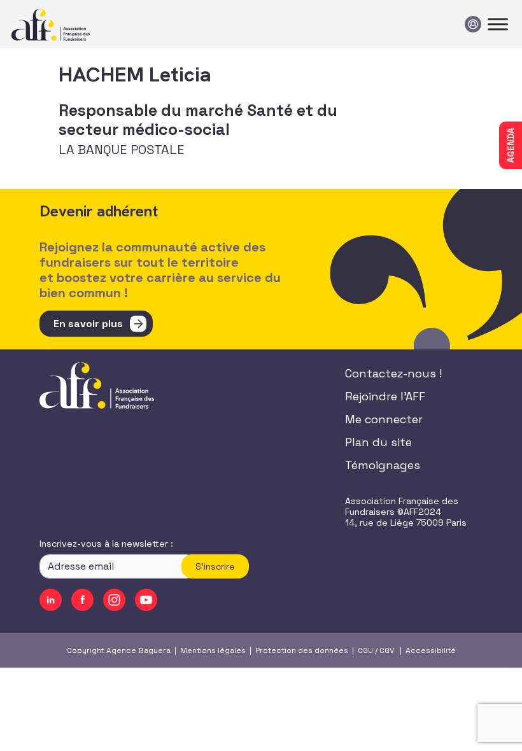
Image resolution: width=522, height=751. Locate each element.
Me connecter (384, 419)
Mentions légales (213, 650)
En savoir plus (88, 323)
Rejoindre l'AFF (385, 396)
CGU (365, 650)
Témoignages (382, 465)
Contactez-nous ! (393, 373)
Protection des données (301, 650)
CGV (386, 650)
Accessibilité (431, 650)
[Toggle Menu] (498, 24)
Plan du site (378, 442)
